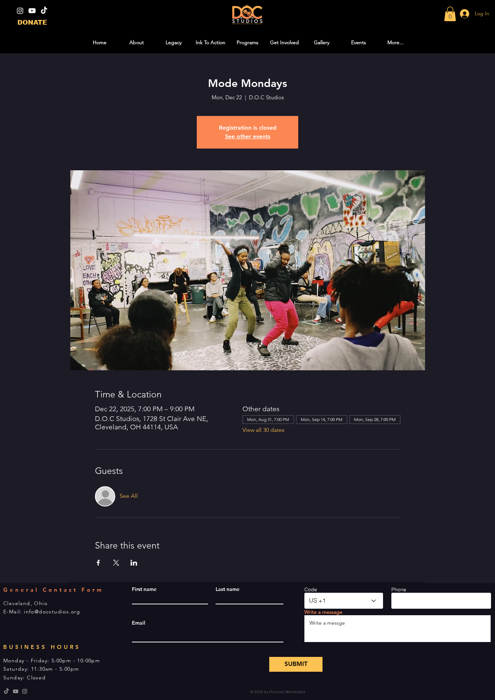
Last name (228, 589)
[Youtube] (32, 11)
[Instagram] (20, 11)
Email (138, 622)
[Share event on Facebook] (98, 563)
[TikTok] (44, 11)
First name (144, 589)
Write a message (323, 611)
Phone (398, 589)
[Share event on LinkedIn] (133, 563)
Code (310, 589)
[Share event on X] (116, 563)
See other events (247, 136)
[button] (450, 14)
